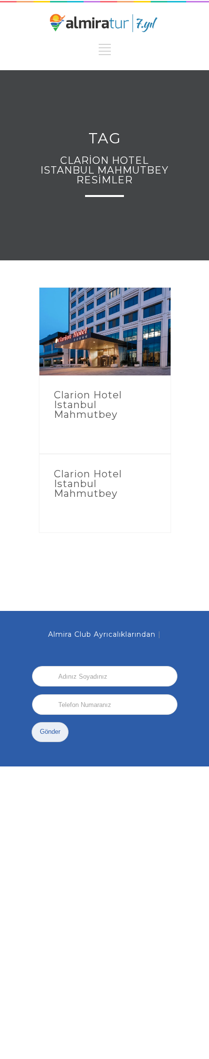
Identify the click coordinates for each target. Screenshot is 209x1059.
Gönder (50, 731)
